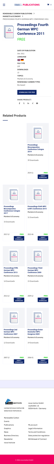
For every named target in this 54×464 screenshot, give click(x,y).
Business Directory (11, 435)
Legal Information (35, 428)
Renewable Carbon (11, 418)
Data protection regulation (38, 435)
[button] (19, 103)
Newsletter (8, 439)
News (6, 432)
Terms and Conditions (36, 432)
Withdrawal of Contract (37, 439)
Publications (9, 425)
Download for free (27, 92)
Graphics (7, 428)
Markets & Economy (12, 16)
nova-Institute (9, 443)
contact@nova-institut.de (14, 408)
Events (6, 421)
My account (32, 425)
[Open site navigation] (7, 4)
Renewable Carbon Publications (17, 14)
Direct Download (43, 176)
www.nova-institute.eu (12, 411)
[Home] (27, 4)
